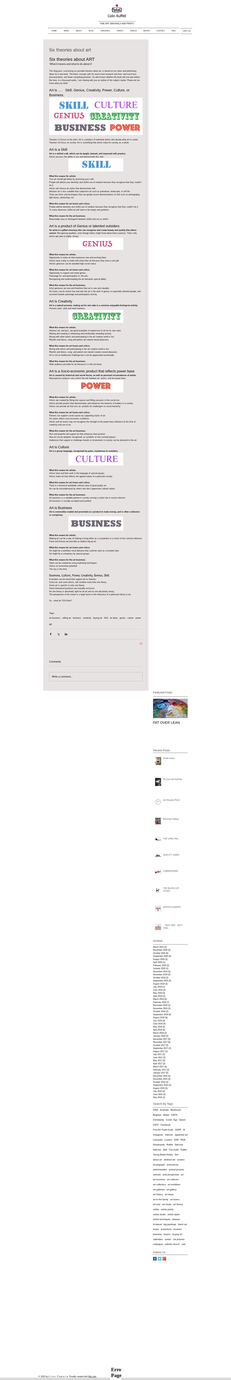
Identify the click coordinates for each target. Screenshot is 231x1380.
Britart (166, 1115)
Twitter (183, 1149)
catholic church (172, 1244)
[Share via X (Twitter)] (58, 634)
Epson (182, 1119)
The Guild (174, 1149)
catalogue (158, 1244)
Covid (169, 1119)
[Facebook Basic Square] (155, 1258)
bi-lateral (157, 1224)
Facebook (165, 1125)
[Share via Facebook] (50, 634)
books (156, 1229)
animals (157, 1174)
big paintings (170, 1224)
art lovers (174, 1199)
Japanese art (181, 1134)
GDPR (178, 1129)
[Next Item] (182, 708)
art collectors (159, 1184)
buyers (167, 1234)
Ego (175, 1119)
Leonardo (158, 1139)
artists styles (174, 1214)
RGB (183, 1139)
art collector (173, 1179)
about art (157, 1159)
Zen (177, 1154)
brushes (177, 1229)
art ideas (114, 618)
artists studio (159, 1214)
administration (160, 1169)
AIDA (155, 1110)
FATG (156, 1125)
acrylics (180, 1159)
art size (156, 1204)
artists (156, 1209)
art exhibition (174, 1184)
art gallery (171, 1189)
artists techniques (161, 1219)
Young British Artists (163, 1154)
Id (184, 1129)
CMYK (174, 1115)
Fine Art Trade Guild (163, 1129)
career (168, 1239)
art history (158, 1194)
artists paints (167, 1209)
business (77, 618)
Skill (106, 618)
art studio (166, 1204)
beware (176, 1219)
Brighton (157, 1115)
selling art (66, 618)
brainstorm (166, 1229)
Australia (164, 1110)
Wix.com (92, 1376)
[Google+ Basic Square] (164, 1258)
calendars (158, 1239)
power (138, 618)
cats (184, 1244)
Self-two (157, 1149)
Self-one (179, 1144)
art (50, 624)
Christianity (158, 1119)
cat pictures (178, 1239)
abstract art (169, 1159)
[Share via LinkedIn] (66, 634)
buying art (97, 618)
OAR (176, 1139)
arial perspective (171, 1174)
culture (130, 618)
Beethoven (175, 1110)
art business (54, 618)
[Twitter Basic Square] (159, 1258)
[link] (186, 31)
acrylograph (159, 1164)
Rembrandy (159, 1144)
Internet (169, 1134)
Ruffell (170, 1144)
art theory (178, 1204)
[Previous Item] (158, 708)
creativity (87, 618)
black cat (182, 1224)
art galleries (159, 1189)
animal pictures (176, 1169)
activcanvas (172, 1164)
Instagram (158, 1134)
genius (123, 618)
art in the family (160, 1199)
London (168, 1139)
